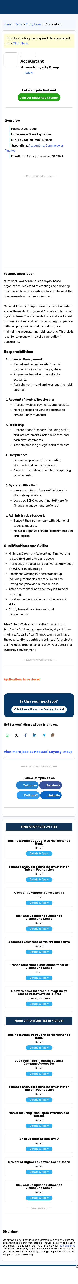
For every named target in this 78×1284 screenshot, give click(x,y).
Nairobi (29, 73)
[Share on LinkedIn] (34, 735)
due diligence (67, 1245)
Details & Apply (39, 853)
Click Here (20, 43)
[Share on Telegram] (43, 735)
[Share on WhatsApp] (7, 735)
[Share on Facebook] (25, 735)
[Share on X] (16, 735)
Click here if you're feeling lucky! (39, 709)
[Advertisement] (39, 220)
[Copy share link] (52, 735)
